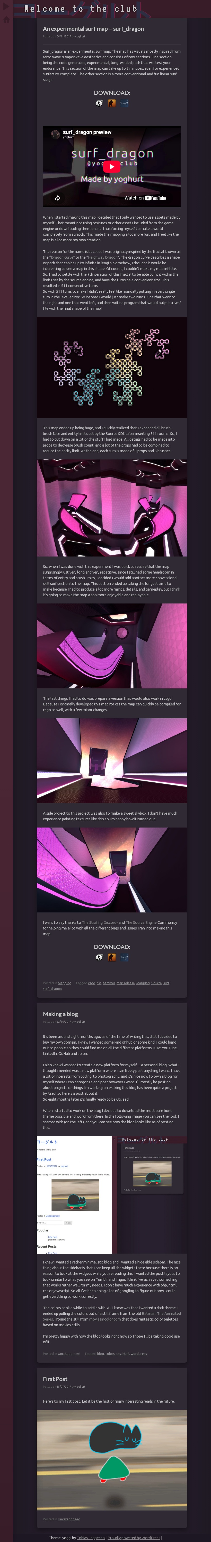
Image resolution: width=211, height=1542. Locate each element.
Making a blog (60, 1013)
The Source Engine (141, 922)
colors (110, 1354)
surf (166, 983)
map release (126, 983)
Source (156, 983)
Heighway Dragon (103, 257)
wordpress (139, 1354)
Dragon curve (62, 257)
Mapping (64, 983)
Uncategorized (69, 1354)
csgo (91, 983)
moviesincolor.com (105, 1319)
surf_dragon (52, 989)
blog (100, 1354)
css (99, 983)
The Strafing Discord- (100, 922)
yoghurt (80, 36)
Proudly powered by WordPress (134, 1538)
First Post (55, 1378)
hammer (109, 983)
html (125, 1354)
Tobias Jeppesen (91, 1538)
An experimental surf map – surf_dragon (93, 28)
